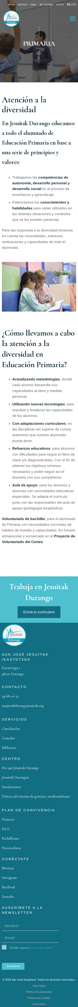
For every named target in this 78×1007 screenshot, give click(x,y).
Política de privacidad (39, 991)
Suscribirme (13, 966)
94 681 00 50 (10, 696)
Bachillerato (10, 838)
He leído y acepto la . (31, 947)
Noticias (8, 868)
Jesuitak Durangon (15, 777)
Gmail (33, 4)
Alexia (11, 4)
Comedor (8, 738)
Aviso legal (39, 985)
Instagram (9, 877)
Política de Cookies (38, 997)
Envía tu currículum (39, 612)
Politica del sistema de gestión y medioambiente (36, 796)
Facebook (8, 887)
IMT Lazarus (46, 4)
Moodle (22, 4)
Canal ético (39, 1003)
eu (74, 4)
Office (60, 4)
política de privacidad (40, 947)
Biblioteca (9, 747)
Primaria (8, 819)
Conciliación (11, 728)
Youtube (8, 896)
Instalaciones (11, 787)
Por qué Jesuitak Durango (20, 768)
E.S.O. (6, 829)
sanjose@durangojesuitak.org (23, 705)
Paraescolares (11, 848)
